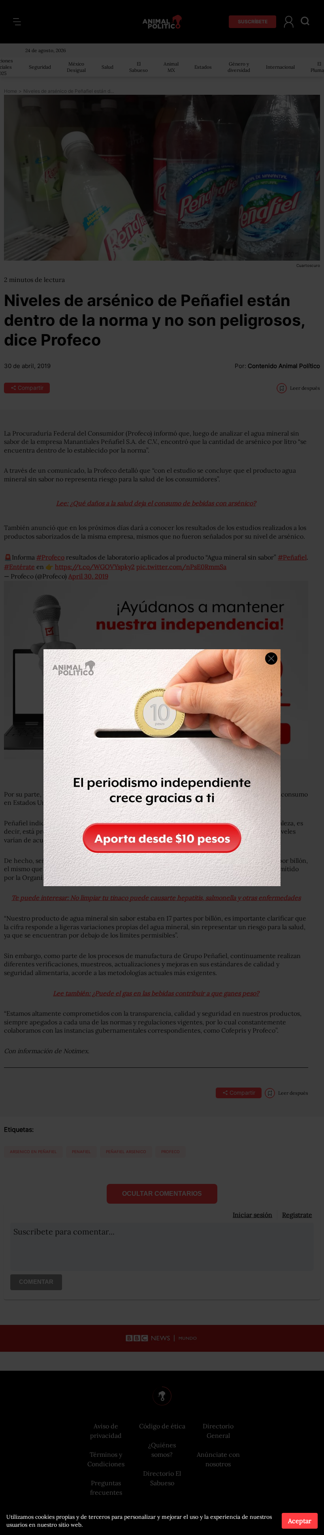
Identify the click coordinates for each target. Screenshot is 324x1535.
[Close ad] (271, 658)
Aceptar (299, 1521)
